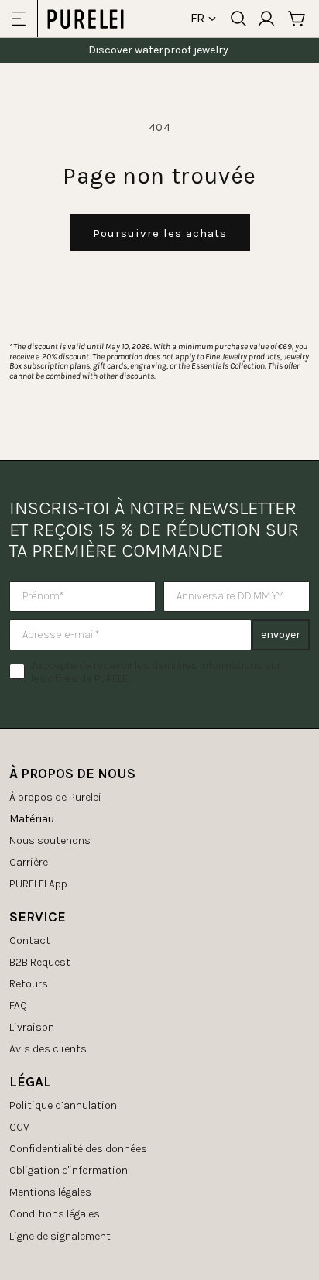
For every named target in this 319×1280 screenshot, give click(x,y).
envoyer (280, 634)
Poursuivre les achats (160, 233)
